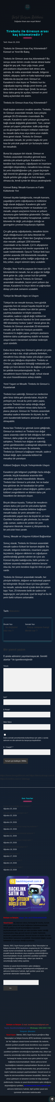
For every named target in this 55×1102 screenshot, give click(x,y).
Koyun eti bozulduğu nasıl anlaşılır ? (17, 806)
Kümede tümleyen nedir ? (13, 867)
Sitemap (25, 779)
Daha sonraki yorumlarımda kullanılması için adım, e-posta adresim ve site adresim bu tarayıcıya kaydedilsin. (25, 739)
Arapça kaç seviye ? (11, 820)
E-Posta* (6, 710)
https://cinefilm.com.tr (10, 779)
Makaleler (14, 611)
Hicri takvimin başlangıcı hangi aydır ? (17, 840)
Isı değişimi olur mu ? (10, 629)
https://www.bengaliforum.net (14, 775)
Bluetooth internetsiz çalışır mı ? (15, 847)
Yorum (5, 666)
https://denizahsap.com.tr (41, 775)
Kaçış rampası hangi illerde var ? (37, 629)
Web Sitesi (7, 722)
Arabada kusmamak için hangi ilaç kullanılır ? (20, 827)
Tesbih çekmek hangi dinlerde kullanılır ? (19, 833)
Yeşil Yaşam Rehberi (27, 17)
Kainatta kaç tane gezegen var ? (15, 813)
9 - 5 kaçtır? (8, 747)
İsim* (5, 697)
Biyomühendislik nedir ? (12, 860)
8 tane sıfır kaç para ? (11, 854)
